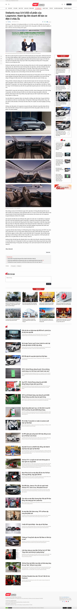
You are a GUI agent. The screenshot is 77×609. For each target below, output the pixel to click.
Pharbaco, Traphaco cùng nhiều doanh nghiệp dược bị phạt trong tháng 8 (29, 320)
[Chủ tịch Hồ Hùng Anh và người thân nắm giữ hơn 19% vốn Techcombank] (63, 297)
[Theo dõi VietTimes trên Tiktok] (68, 601)
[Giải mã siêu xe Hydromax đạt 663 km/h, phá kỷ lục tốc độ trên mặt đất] (67, 154)
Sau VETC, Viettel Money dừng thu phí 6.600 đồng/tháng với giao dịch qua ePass (34, 383)
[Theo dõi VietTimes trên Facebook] (62, 601)
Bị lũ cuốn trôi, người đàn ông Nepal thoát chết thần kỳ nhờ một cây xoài (29, 304)
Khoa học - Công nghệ (29, 8)
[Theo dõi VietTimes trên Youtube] (66, 601)
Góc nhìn (15, 8)
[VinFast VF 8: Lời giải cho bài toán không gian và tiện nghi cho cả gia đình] (13, 464)
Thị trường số (38, 8)
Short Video (45, 8)
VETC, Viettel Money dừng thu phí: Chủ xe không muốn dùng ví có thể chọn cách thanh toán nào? (59, 177)
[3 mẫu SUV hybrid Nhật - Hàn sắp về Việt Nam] (13, 528)
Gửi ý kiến (48, 283)
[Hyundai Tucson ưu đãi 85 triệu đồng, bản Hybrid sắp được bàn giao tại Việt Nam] (13, 451)
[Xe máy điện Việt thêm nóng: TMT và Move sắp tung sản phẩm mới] (13, 515)
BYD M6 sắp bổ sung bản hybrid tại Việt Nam (61, 118)
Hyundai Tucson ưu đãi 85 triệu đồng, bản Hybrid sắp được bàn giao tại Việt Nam (36, 448)
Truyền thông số (67, 8)
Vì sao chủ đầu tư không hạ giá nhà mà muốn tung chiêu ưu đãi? (13, 320)
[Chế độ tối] (64, 4)
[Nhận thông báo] (62, 4)
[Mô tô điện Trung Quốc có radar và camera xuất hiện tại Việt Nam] (63, 96)
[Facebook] (42, 21)
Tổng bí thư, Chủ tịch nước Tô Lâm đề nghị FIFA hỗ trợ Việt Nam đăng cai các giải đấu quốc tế (63, 320)
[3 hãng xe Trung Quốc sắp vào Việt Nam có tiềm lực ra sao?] (13, 541)
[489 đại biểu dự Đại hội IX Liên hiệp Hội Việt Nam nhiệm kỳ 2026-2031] (47, 297)
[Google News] (49, 21)
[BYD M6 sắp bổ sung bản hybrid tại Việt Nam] (63, 112)
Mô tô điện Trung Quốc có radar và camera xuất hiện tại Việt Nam (61, 104)
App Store (65, 608)
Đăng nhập (69, 4)
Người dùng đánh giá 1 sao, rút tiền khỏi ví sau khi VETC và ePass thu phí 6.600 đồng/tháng (36, 409)
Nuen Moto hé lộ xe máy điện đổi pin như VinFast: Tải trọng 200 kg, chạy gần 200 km (36, 473)
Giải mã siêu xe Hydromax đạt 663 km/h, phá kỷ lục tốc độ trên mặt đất (60, 154)
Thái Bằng (9, 21)
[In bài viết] (45, 21)
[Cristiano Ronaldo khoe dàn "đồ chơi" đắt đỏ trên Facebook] (13, 580)
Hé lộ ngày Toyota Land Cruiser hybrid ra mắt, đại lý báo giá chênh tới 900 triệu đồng (61, 133)
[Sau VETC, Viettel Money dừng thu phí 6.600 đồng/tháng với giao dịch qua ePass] (13, 386)
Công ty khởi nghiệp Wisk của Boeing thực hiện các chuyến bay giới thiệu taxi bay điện (25, 260)
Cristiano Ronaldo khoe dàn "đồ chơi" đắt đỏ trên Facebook (36, 577)
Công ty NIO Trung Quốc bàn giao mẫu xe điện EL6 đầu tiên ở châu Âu (22, 258)
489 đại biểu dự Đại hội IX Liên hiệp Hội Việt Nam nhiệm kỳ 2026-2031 (46, 304)
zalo (64, 601)
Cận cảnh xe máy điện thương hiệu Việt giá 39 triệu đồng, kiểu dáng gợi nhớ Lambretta (61, 88)
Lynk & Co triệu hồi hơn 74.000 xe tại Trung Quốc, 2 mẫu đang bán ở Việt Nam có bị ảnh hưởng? (59, 146)
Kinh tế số (21, 8)
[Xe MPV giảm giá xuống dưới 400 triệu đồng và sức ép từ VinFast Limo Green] (63, 64)
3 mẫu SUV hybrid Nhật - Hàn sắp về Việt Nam (35, 524)
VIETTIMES (38, 4)
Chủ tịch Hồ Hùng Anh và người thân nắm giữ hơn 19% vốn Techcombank (63, 304)
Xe (6, 327)
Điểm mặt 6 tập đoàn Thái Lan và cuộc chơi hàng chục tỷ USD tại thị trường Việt (46, 320)
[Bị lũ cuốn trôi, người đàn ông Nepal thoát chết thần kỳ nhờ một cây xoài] (30, 297)
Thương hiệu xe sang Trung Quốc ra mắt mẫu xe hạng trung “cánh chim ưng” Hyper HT (25, 262)
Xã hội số (10, 8)
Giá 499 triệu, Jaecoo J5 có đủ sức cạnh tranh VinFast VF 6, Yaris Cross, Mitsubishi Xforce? (35, 486)
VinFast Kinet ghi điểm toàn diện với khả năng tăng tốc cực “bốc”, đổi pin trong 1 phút (36, 564)
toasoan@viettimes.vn (65, 597)
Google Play (69, 608)
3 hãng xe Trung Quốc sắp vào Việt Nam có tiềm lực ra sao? (36, 538)
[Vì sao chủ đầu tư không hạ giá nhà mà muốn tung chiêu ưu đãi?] (13, 313)
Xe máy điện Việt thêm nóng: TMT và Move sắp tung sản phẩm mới (35, 512)
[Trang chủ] (6, 8)
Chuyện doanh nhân (58, 8)
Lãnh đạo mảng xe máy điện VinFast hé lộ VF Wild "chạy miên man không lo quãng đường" (36, 551)
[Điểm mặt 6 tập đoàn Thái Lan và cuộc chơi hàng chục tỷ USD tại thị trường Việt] (47, 313)
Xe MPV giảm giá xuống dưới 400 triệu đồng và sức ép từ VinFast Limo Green (60, 71)
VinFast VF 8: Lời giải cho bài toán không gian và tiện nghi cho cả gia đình (36, 460)
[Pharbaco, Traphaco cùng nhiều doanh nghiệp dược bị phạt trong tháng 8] (30, 313)
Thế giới (51, 8)
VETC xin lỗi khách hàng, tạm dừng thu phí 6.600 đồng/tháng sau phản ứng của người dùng (35, 396)
